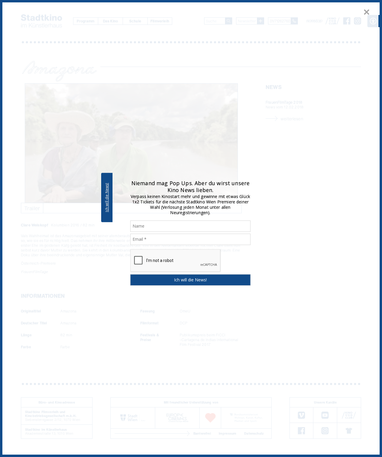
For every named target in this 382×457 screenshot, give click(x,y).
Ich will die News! (106, 197)
